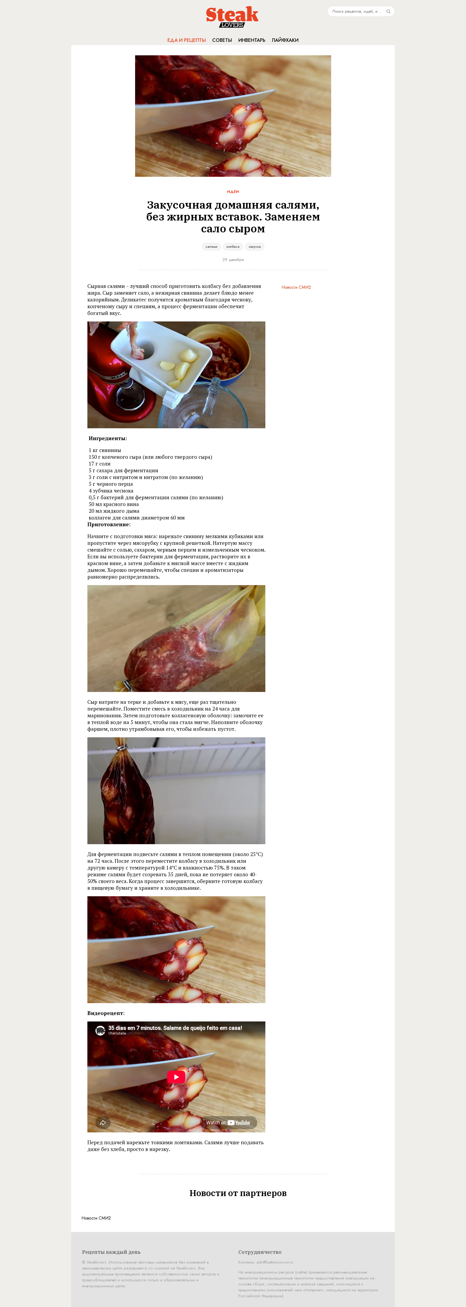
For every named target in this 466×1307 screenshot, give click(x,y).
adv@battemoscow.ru (274, 1262)
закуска (255, 246)
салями (211, 246)
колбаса (233, 246)
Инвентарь (251, 40)
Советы (222, 40)
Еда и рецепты (186, 40)
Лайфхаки (285, 40)
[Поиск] (388, 11)
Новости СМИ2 (296, 287)
